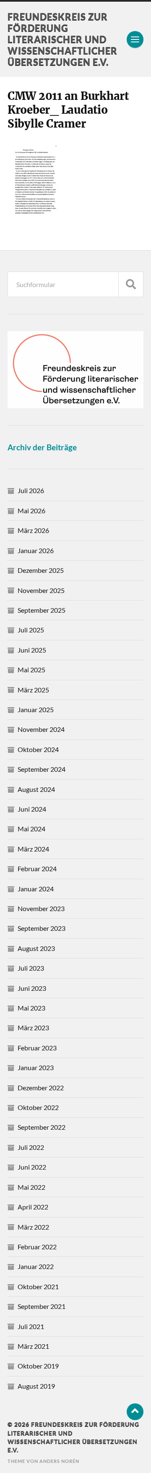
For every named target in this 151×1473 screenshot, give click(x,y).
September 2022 (41, 1127)
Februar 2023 (37, 1048)
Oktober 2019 (38, 1366)
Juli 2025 (31, 630)
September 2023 (41, 928)
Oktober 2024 (38, 749)
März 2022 (33, 1227)
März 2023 (33, 1028)
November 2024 (41, 729)
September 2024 (41, 769)
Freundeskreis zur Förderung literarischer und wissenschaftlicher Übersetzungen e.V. (62, 39)
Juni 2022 (32, 1167)
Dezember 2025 (41, 570)
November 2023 (41, 908)
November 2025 (41, 590)
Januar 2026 (36, 550)
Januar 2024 (36, 889)
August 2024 (36, 789)
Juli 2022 (31, 1147)
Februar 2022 (37, 1247)
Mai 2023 (31, 1008)
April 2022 (33, 1207)
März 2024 (33, 849)
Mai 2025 (31, 670)
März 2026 (33, 530)
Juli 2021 (31, 1326)
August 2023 (36, 948)
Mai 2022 (31, 1187)
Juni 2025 (32, 650)
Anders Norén (59, 1461)
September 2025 (41, 610)
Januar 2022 (36, 1266)
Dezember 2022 (41, 1088)
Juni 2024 (32, 809)
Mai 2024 (31, 829)
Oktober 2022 (38, 1107)
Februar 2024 (37, 868)
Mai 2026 (31, 511)
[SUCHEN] (130, 284)
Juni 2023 (32, 988)
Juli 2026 (31, 490)
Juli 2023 (31, 968)
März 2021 (33, 1346)
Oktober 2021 (38, 1286)
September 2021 (41, 1306)
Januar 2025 (36, 709)
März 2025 (33, 690)
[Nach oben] (135, 1411)
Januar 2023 (36, 1067)
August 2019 (36, 1386)
